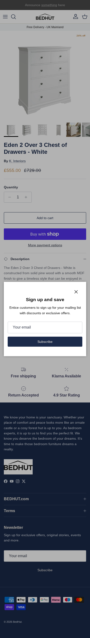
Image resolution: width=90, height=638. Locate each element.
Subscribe (45, 342)
